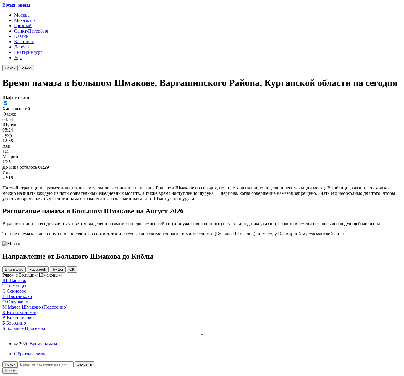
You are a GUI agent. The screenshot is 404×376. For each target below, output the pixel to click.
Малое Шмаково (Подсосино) (37, 306)
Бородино (16, 322)
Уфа (18, 57)
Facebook (37, 269)
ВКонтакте (14, 269)
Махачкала (25, 20)
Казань (21, 36)
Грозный (23, 25)
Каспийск (24, 41)
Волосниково (20, 317)
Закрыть (84, 364)
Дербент (22, 46)
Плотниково (19, 296)
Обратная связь (29, 353)
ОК (72, 269)
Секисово (16, 291)
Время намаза (16, 4)
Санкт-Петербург (31, 30)
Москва (22, 14)
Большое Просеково (26, 328)
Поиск (10, 68)
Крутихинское (21, 312)
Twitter (57, 269)
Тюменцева (18, 285)
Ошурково (17, 301)
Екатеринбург (28, 52)
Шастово (17, 280)
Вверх (10, 370)
